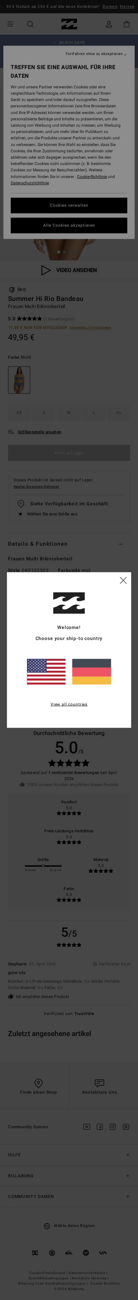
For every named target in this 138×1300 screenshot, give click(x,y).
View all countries (69, 704)
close (123, 580)
